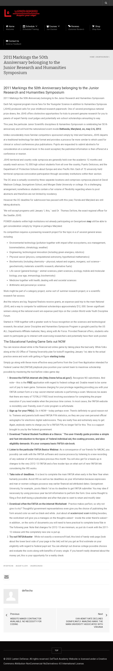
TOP (56, 650)
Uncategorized (102, 57)
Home (92, 57)
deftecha (27, 590)
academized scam (79, 513)
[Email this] (6, 577)
